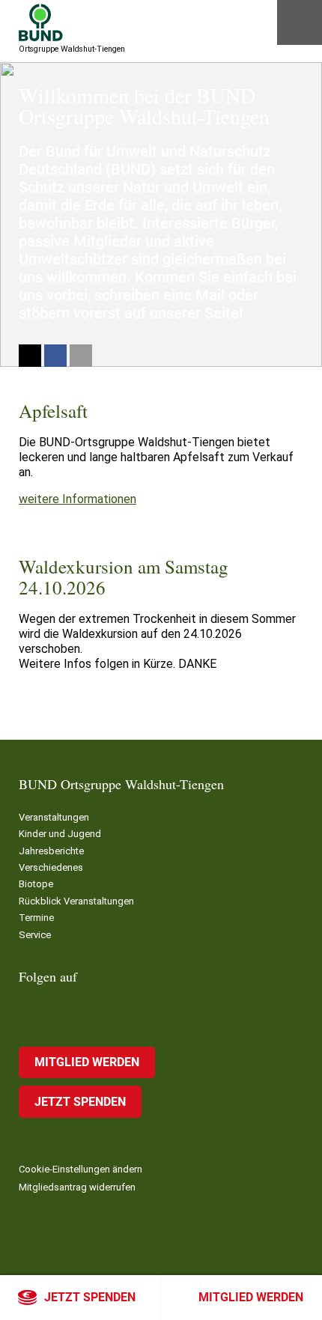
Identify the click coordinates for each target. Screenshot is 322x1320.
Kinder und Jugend (60, 833)
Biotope (36, 883)
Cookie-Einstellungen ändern (80, 1169)
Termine (36, 917)
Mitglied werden (250, 1297)
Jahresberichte (51, 851)
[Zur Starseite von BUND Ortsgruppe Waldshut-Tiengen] (41, 22)
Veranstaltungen (54, 817)
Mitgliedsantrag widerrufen (77, 1187)
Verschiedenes (51, 867)
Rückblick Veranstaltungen (76, 901)
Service (35, 934)
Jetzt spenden (90, 1297)
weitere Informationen (77, 499)
